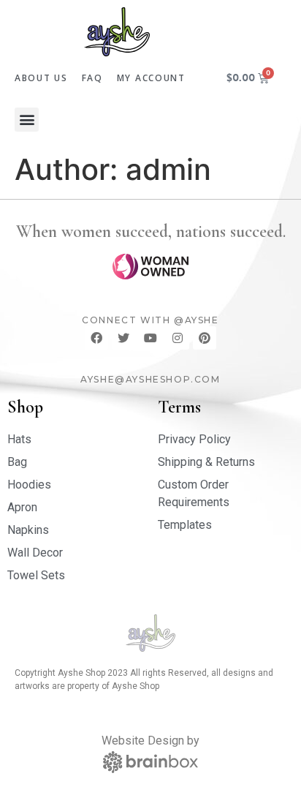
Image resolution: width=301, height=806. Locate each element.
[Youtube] (150, 338)
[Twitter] (123, 338)
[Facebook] (96, 338)
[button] (27, 120)
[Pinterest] (204, 338)
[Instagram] (177, 338)
